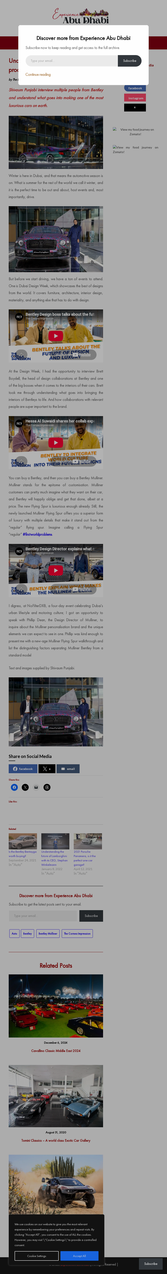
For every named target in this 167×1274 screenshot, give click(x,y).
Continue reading (38, 74)
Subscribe (129, 60)
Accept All (79, 1256)
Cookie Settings (36, 1256)
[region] (56, 1239)
